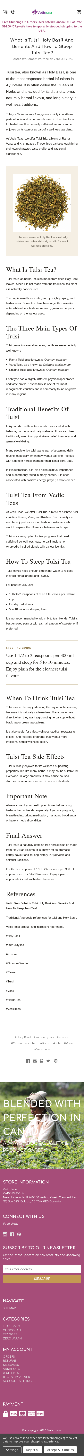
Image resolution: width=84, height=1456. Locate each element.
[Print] (42, 1061)
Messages (11, 1364)
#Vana (68, 1043)
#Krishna (63, 1037)
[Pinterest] (56, 1061)
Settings (12, 1450)
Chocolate (12, 1330)
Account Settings (18, 1381)
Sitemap (9, 1308)
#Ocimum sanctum (24, 1043)
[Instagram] (5, 1234)
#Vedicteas (42, 1049)
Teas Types (11, 1326)
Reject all (32, 1450)
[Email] (35, 1061)
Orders (9, 1356)
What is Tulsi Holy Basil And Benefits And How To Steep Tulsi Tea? (42, 46)
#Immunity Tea (44, 1037)
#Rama (45, 1043)
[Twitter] (48, 1061)
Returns (10, 1360)
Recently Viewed (16, 1377)
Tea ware (10, 1334)
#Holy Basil (23, 1037)
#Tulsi (57, 1043)
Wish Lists (11, 1373)
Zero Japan (12, 1338)
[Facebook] (28, 1061)
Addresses (11, 1368)
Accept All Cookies (60, 1450)
